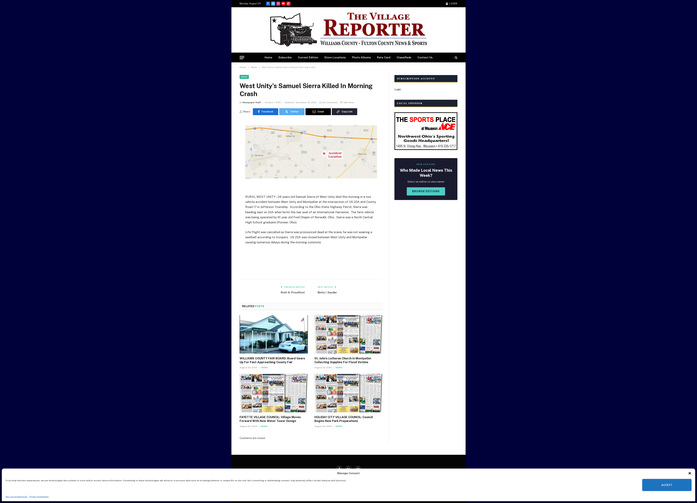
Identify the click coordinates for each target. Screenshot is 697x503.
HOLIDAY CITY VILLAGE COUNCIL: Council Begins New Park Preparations (343, 419)
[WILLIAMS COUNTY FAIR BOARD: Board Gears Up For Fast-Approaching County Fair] (274, 334)
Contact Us (425, 57)
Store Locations (335, 57)
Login (397, 89)
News (244, 77)
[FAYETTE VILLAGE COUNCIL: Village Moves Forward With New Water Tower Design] (274, 393)
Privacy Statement (39, 496)
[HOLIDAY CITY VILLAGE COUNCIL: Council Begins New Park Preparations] (348, 393)
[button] (690, 473)
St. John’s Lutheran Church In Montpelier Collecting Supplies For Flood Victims (342, 360)
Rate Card (383, 57)
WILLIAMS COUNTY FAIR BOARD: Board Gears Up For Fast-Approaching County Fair (272, 360)
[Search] (455, 57)
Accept (666, 484)
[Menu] (242, 57)
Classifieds (404, 57)
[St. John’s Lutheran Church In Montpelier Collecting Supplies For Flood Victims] (348, 334)
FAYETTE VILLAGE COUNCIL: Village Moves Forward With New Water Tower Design (270, 419)
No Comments (330, 102)
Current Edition (308, 57)
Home (268, 57)
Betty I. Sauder (327, 292)
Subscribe (285, 57)
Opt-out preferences (16, 496)
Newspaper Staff (252, 102)
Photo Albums (361, 57)
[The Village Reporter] (348, 30)
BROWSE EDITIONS (426, 191)
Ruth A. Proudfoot (293, 292)
